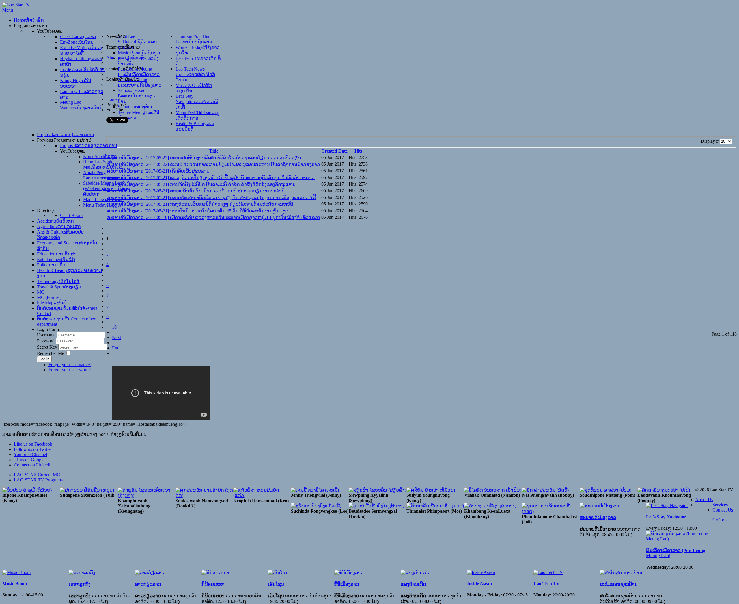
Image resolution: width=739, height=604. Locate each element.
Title (213, 151)
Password (46, 340)
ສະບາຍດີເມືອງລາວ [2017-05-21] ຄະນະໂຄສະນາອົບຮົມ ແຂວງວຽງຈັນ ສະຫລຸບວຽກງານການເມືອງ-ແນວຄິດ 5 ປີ (211, 197)
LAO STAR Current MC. (37, 474)
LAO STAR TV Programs (38, 479)
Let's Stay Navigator (666, 516)
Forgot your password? (69, 369)
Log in (44, 359)
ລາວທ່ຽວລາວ (148, 584)
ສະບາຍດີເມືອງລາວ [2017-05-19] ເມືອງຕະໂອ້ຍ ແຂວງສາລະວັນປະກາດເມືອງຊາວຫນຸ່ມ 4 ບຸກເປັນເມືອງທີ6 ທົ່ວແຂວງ (213, 217)
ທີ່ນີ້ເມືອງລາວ (346, 584)
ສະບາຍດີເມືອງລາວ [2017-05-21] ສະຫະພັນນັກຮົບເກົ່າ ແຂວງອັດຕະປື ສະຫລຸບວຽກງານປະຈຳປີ (196, 190)
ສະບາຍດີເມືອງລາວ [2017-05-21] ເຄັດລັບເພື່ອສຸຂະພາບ (158, 170)
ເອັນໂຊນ (276, 584)
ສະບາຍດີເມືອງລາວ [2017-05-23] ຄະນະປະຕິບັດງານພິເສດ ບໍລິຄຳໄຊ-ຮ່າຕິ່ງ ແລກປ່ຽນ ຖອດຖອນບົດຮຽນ (204, 157)
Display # (710, 141)
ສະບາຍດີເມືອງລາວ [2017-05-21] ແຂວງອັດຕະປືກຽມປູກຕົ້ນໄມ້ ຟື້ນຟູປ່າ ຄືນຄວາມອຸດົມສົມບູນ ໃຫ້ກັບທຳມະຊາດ (211, 177)
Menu (7, 10)
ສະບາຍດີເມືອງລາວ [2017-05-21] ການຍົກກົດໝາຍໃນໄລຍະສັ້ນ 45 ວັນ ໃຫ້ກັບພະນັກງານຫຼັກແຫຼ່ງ (198, 210)
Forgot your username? (69, 364)
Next (116, 337)
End (116, 347)
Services (720, 504)
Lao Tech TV (546, 583)
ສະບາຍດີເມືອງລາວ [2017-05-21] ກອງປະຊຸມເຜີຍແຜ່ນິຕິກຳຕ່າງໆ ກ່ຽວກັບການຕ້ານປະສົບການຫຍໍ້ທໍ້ (200, 204)
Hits (358, 151)
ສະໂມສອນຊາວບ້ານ (619, 584)
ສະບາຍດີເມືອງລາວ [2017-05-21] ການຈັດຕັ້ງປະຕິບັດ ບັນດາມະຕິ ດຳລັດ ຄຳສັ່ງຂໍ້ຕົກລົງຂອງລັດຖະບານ (201, 184)
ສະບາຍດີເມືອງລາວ (598, 517)
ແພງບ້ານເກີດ (413, 584)
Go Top (719, 519)
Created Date (334, 151)
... (108, 275)
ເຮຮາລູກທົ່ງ (80, 584)
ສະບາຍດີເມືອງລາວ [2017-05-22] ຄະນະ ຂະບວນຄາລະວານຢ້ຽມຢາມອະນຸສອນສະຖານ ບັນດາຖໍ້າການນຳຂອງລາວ (213, 164)
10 (114, 327)
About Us (704, 499)
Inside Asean (479, 583)
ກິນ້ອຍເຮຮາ (213, 584)
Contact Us (722, 509)
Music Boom (14, 583)
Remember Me (50, 353)
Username (46, 334)
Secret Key (47, 346)
